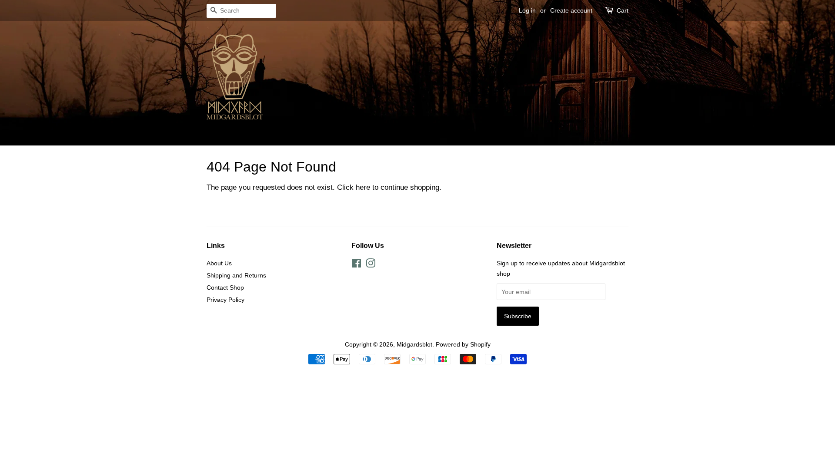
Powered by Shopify (463, 344)
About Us (219, 263)
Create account (571, 10)
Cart (622, 10)
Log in (527, 10)
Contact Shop (225, 287)
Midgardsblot (414, 344)
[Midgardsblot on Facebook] (356, 264)
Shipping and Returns (236, 275)
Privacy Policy (225, 299)
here (363, 187)
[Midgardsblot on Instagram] (370, 264)
